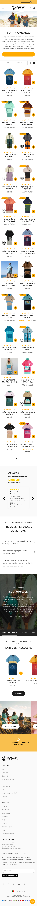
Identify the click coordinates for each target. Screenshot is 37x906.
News (3, 830)
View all (18, 693)
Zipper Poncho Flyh (27, 349)
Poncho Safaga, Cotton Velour (9, 445)
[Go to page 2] (25, 459)
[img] (19, 480)
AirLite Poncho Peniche (9, 188)
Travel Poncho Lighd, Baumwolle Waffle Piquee (9, 317)
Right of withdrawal (8, 779)
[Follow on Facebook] (3, 884)
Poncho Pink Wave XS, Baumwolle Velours (27, 381)
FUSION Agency (25, 896)
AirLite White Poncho (27, 91)
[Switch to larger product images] (30, 63)
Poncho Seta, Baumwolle (9, 220)
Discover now (11, 726)
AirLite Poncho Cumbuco (27, 284)
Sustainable (9, 633)
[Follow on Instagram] (8, 884)
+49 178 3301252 (25, 2)
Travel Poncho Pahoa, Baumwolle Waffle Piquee (27, 317)
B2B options (5, 790)
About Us (5, 816)
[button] (4, 498)
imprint (4, 769)
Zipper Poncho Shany (27, 156)
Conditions (5, 772)
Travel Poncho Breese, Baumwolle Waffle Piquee (9, 124)
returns (4, 806)
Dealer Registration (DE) (9, 793)
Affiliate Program (7, 827)
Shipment (5, 776)
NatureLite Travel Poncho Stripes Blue (9, 285)
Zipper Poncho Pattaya (9, 156)
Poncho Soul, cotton (27, 188)
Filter (7, 62)
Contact (4, 823)
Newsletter (5, 809)
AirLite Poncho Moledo (9, 252)
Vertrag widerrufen (8, 833)
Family (24, 632)
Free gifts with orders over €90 (18, 54)
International (6, 786)
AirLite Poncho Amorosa (9, 413)
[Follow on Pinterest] (14, 884)
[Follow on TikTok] (24, 884)
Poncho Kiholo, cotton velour (27, 252)
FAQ (3, 820)
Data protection (7, 783)
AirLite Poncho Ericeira (27, 413)
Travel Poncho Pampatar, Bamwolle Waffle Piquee (27, 220)
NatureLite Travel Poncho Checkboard (9, 381)
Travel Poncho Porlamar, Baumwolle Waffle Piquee (27, 124)
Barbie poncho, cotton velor (27, 445)
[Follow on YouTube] (19, 884)
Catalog (4, 796)
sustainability (6, 813)
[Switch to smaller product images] (34, 63)
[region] (18, 742)
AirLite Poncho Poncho (9, 91)
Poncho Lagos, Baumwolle (9, 349)
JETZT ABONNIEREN (10, 875)
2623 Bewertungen (14, 482)
